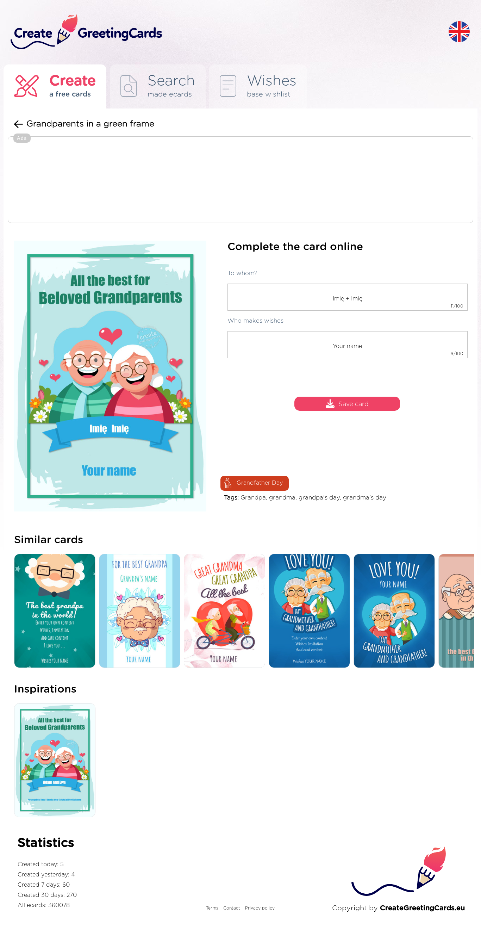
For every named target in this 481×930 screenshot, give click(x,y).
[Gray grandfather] (141, 611)
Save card (353, 404)
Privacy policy (260, 908)
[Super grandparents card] (226, 611)
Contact (231, 908)
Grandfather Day (260, 483)
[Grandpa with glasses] (56, 611)
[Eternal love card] (396, 611)
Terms (212, 908)
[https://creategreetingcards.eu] (224, 32)
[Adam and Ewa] (56, 761)
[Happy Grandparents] (311, 611)
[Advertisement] (240, 180)
